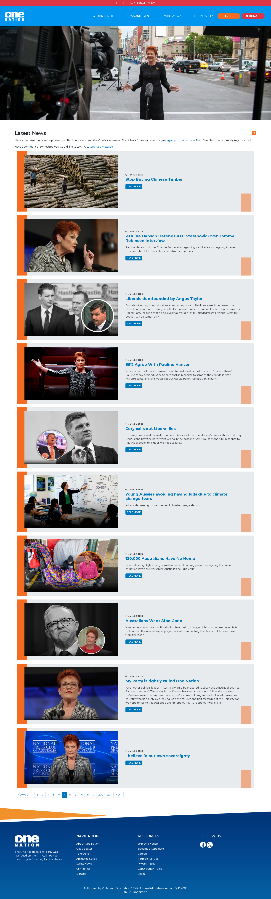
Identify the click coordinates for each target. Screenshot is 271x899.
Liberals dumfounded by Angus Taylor (164, 298)
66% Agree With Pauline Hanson (158, 364)
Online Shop (203, 16)
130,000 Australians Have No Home (160, 558)
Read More (134, 186)
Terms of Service (148, 858)
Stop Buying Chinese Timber (154, 179)
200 (100, 794)
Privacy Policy (146, 863)
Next (118, 794)
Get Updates (84, 848)
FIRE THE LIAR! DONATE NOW (135, 3)
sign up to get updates (181, 140)
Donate (81, 873)
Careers (142, 853)
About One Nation (87, 843)
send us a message (101, 146)
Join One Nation (148, 843)
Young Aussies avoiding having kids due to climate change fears (176, 496)
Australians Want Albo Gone (153, 620)
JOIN (230, 16)
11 (88, 794)
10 (81, 794)
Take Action (83, 853)
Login (141, 873)
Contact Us (83, 868)
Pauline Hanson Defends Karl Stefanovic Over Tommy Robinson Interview (179, 238)
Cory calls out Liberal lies (150, 428)
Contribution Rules (150, 868)
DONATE (254, 16)
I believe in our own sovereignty (157, 755)
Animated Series (86, 858)
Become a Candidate (151, 848)
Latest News (84, 863)
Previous (22, 794)
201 (109, 794)
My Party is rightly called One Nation (162, 681)
